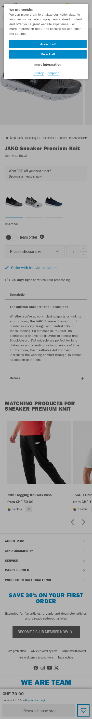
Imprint (53, 73)
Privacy (38, 73)
